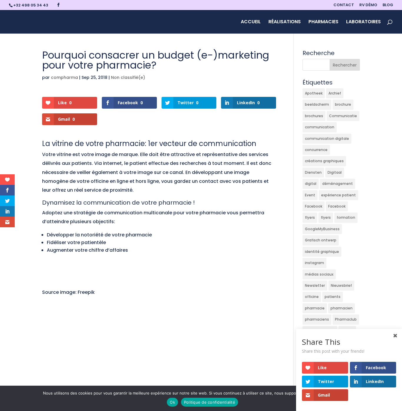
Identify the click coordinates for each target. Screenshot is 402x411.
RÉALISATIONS (284, 22)
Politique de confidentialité (209, 402)
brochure (343, 104)
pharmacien (341, 308)
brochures (314, 115)
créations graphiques (324, 160)
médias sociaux (319, 274)
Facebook (313, 206)
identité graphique (322, 251)
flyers (310, 217)
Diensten (313, 172)
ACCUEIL (251, 22)
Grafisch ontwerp (320, 240)
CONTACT (343, 5)
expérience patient (338, 195)
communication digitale (327, 138)
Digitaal (335, 172)
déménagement (337, 183)
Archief (334, 93)
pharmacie (315, 308)
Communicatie (343, 115)
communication (319, 127)
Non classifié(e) (128, 77)
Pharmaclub (346, 319)
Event (310, 195)
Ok (172, 402)
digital (310, 183)
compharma (64, 77)
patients (332, 296)
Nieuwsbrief (341, 285)
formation (346, 217)
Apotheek (314, 93)
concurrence (316, 149)
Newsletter (315, 285)
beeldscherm (317, 104)
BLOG (388, 5)
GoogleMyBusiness (322, 228)
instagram (314, 262)
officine (312, 296)
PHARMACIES (323, 22)
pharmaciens (317, 319)
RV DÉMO (368, 5)
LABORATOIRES (363, 22)
